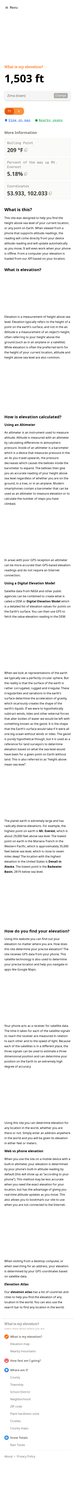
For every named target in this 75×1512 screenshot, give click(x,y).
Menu (14, 7)
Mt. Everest (47, 831)
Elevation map (20, 1344)
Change (60, 95)
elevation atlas (21, 1292)
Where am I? (19, 1370)
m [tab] (19, 111)
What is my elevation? (23, 67)
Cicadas (15, 1421)
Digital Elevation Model (43, 601)
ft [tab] (9, 111)
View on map (19, 120)
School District (20, 1392)
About (8, 1456)
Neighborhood (20, 1399)
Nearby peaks (51, 120)
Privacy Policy (26, 1456)
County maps (19, 1428)
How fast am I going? (25, 1361)
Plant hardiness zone (24, 1414)
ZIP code (16, 1406)
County (15, 1377)
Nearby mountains (23, 1351)
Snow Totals (19, 1438)
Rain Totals (17, 1445)
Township (16, 1385)
